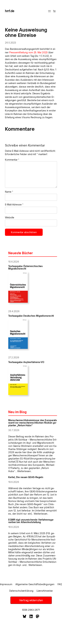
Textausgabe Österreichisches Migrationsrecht (25, 267)
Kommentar (12, 159)
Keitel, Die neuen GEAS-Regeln (25, 477)
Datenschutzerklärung (21, 590)
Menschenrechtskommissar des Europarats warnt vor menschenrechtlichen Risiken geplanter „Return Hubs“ (32, 423)
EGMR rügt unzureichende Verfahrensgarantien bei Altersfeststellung (31, 521)
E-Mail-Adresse (14, 204)
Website (9, 217)
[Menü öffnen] (49, 11)
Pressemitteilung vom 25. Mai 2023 (28, 52)
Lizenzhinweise (45, 590)
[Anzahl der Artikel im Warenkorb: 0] (54, 11)
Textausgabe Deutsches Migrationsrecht (31, 315)
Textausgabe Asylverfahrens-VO (26, 362)
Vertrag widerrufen (31, 600)
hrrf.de (9, 11)
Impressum (6, 584)
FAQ (60, 584)
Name (9, 191)
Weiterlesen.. (24, 471)
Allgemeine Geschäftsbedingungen (34, 584)
